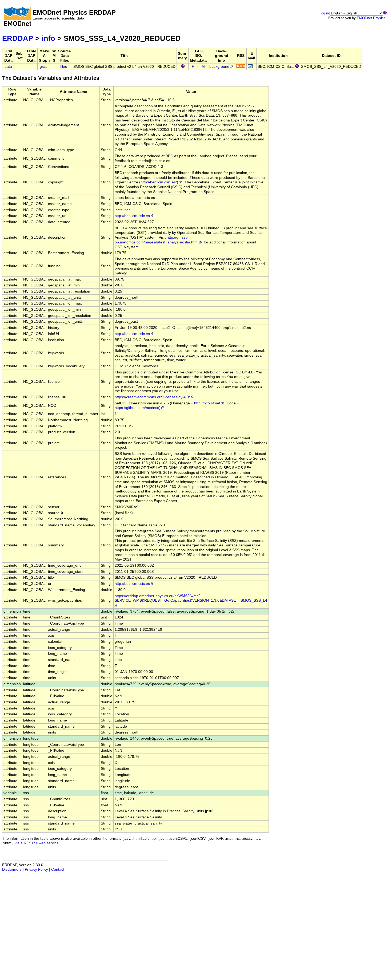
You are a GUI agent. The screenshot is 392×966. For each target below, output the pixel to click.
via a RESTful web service (37, 843)
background (219, 67)
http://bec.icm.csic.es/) (159, 182)
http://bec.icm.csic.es (132, 216)
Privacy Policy (36, 870)
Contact (57, 870)
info (48, 38)
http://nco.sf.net (207, 403)
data (8, 67)
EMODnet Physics (371, 18)
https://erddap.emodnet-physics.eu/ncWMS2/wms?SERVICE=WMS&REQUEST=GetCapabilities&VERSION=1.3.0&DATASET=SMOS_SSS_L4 (191, 598)
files (63, 67)
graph (45, 67)
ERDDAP (17, 38)
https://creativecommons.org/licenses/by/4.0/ (152, 397)
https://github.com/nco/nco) (138, 408)
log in (325, 13)
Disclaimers (12, 870)
